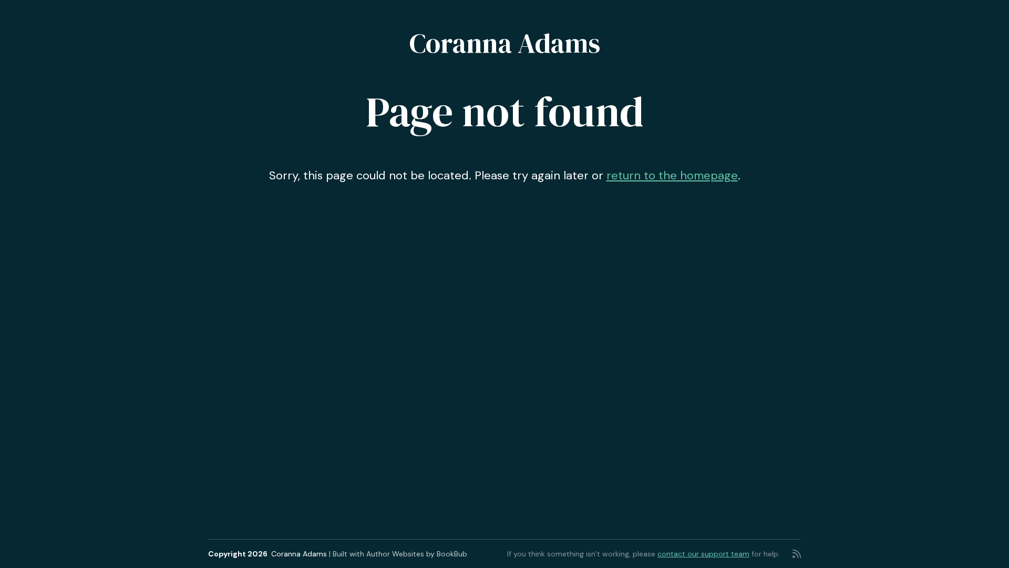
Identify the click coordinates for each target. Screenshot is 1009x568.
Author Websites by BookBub (416, 554)
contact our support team (703, 554)
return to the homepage (672, 175)
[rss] (796, 554)
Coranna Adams (504, 43)
